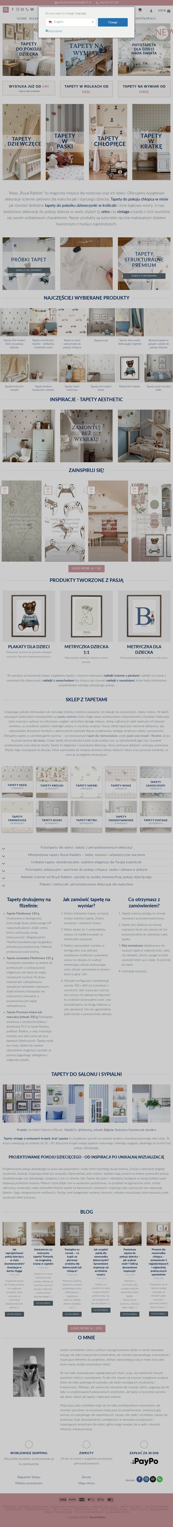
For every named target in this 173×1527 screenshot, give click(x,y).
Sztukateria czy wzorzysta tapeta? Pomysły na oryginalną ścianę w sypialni (43, 1256)
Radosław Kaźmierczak (130, 1130)
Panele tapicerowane (58, 1512)
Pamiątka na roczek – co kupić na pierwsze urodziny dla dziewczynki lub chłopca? (72, 1260)
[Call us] (27, 9)
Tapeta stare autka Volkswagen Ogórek (129, 342)
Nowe (22, 18)
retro (105, 212)
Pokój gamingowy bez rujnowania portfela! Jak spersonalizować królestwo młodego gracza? (65, 527)
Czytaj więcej (14, 1314)
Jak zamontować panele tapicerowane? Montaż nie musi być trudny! (151, 520)
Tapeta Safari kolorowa (72, 388)
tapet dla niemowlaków (102, 735)
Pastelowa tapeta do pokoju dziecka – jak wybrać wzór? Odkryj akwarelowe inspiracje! (130, 1260)
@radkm (150, 1130)
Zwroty (86, 1477)
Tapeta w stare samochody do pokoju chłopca (72, 344)
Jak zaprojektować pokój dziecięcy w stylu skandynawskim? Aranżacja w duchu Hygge (14, 1260)
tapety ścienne (66, 716)
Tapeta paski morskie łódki (158, 388)
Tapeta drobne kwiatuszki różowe (43, 388)
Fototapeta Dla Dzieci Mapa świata (144, 49)
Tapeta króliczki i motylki (14, 388)
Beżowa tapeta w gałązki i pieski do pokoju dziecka (158, 344)
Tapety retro (14, 1509)
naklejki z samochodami (58, 680)
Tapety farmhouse (86, 1509)
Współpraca (145, 18)
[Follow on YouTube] (32, 9)
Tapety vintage (62, 1509)
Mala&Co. (70, 1130)
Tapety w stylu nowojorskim (149, 1509)
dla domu (39, 740)
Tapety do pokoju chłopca (132, 199)
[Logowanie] (151, 10)
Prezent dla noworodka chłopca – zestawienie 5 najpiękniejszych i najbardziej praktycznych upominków (158, 1262)
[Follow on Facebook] (12, 9)
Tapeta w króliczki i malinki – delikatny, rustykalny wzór (43, 344)
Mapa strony (86, 1483)
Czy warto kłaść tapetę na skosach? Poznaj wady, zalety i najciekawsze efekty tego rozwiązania (108, 523)
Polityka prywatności (28, 1483)
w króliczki (107, 205)
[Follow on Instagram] (17, 9)
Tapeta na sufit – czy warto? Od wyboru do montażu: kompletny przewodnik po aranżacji (21, 523)
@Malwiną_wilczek (91, 1130)
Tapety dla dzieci (131, 1507)
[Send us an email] (22, 9)
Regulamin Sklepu (28, 1477)
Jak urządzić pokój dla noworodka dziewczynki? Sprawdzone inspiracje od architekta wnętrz (101, 1262)
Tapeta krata (101, 340)
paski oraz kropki (138, 735)
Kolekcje (36, 18)
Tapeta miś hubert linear (101, 388)
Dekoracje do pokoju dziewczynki (26, 1507)
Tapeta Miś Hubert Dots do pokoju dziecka (14, 344)
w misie (161, 199)
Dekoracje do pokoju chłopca (70, 1507)
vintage (123, 212)
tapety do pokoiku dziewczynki (71, 205)
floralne (156, 735)
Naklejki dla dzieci (105, 1507)
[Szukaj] (6, 10)
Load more (86, 568)
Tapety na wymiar (156, 1507)
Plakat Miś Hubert (129, 386)
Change (112, 22)
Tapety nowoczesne (114, 1509)
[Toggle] (3, 849)
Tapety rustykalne (37, 1509)
